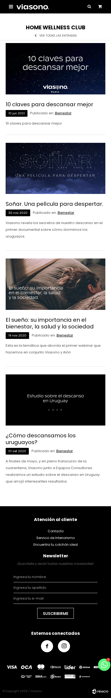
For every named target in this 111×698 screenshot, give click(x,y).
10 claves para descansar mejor (49, 104)
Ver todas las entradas (58, 36)
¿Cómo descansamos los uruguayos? (41, 439)
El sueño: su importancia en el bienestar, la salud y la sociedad (50, 323)
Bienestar (63, 113)
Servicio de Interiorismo (55, 538)
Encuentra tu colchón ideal (55, 544)
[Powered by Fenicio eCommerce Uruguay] (100, 691)
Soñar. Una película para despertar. (54, 204)
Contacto (56, 531)
